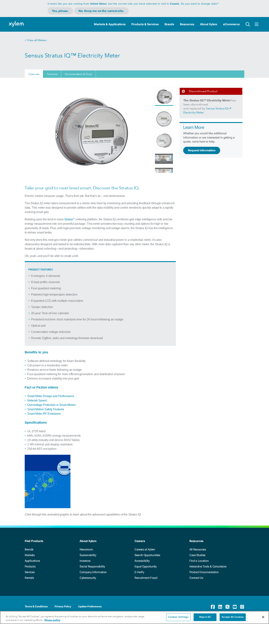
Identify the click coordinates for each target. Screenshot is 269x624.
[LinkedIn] (220, 607)
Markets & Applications (110, 24)
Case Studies (197, 555)
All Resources (197, 549)
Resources (187, 24)
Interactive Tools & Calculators (208, 566)
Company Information (93, 572)
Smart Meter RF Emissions (44, 413)
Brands (169, 24)
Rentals (29, 578)
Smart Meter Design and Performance (50, 396)
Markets (30, 555)
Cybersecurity (88, 578)
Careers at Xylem (144, 549)
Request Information (201, 150)
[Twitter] (227, 607)
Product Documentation (204, 572)
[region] (134, 617)
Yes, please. (60, 11)
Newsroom (86, 549)
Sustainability (88, 555)
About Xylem (208, 24)
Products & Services (145, 24)
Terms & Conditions (36, 606)
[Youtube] (235, 607)
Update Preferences (90, 606)
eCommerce (231, 24)
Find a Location (199, 561)
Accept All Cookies (233, 617)
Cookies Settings (178, 617)
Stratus (68, 219)
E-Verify (139, 572)
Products (30, 566)
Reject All (205, 617)
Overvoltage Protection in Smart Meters (51, 404)
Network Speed (37, 400)
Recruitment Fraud (145, 578)
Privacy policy (52, 620)
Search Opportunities (147, 555)
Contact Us (196, 578)
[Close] (263, 617)
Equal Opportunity (145, 566)
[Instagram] (242, 607)
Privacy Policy (63, 606)
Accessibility (142, 561)
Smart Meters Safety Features (45, 409)
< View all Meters (36, 40)
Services (30, 572)
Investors (85, 561)
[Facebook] (213, 607)
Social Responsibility (92, 566)
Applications (32, 561)
